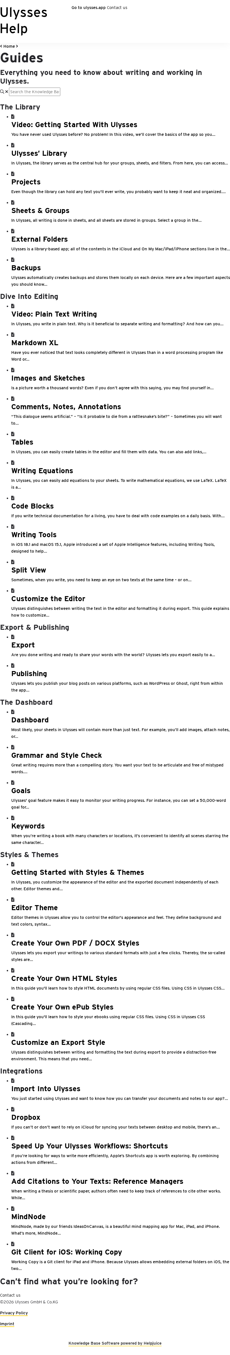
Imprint (7, 1323)
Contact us (117, 7)
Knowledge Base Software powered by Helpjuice (115, 1343)
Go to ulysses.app (89, 7)
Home (9, 46)
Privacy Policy (14, 1312)
